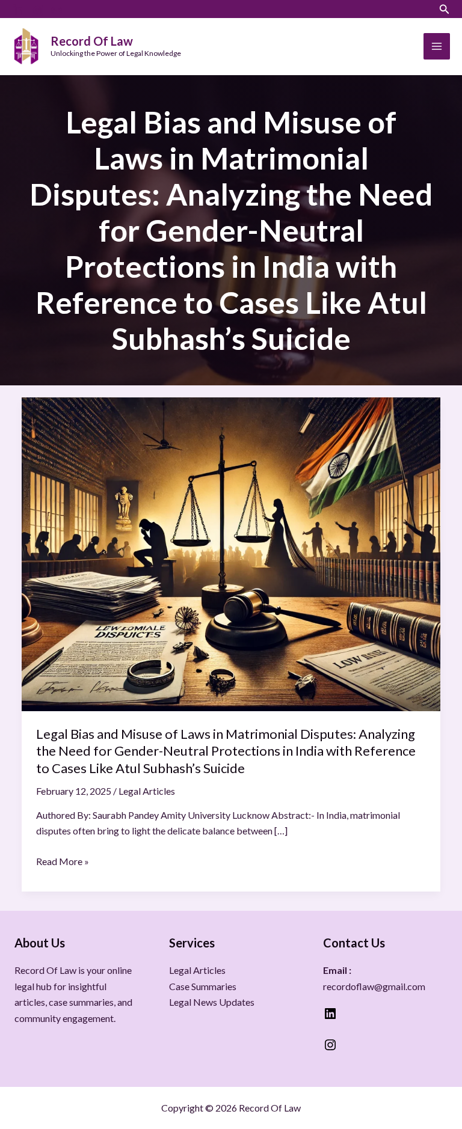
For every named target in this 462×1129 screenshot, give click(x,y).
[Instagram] (37, 10)
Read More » (62, 860)
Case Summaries (202, 986)
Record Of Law (92, 41)
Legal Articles (147, 791)
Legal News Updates (211, 1002)
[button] (444, 9)
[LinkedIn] (18, 10)
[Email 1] (57, 10)
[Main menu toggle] (437, 46)
